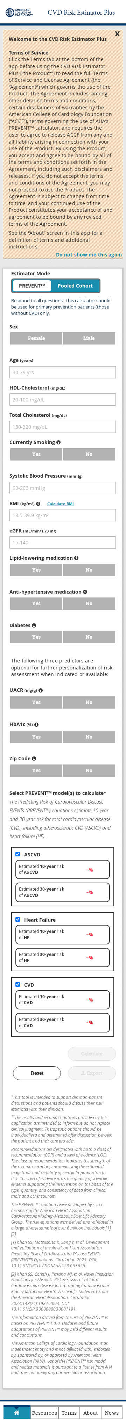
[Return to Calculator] (17, 1413)
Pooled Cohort (75, 285)
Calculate (91, 1053)
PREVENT (32, 285)
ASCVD (32, 854)
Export (94, 1073)
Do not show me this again (89, 254)
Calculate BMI (60, 504)
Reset (37, 1073)
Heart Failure (40, 919)
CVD (29, 984)
